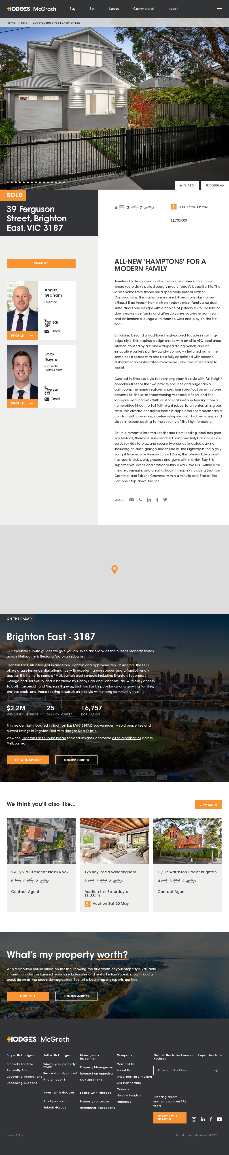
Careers (123, 1089)
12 (52, 182)
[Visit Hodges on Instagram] (194, 1120)
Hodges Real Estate (81, 731)
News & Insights (129, 1095)
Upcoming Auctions (22, 1083)
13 (56, 182)
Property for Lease (94, 1101)
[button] (114, 569)
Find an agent (54, 1079)
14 (60, 182)
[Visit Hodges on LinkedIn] (203, 1120)
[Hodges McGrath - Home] (31, 9)
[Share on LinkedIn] (149, 501)
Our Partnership (129, 1083)
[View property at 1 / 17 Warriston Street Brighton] (187, 865)
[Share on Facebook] (157, 501)
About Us (124, 1070)
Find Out (28, 996)
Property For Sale (20, 1064)
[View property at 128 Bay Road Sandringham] (114, 865)
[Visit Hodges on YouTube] (219, 1120)
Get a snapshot (27, 760)
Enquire (41, 263)
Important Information (134, 1076)
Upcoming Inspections (24, 1076)
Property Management (98, 1067)
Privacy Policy (15, 1135)
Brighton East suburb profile (44, 738)
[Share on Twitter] (165, 500)
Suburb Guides (76, 760)
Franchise (124, 1101)
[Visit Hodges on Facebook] (211, 1120)
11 (48, 182)
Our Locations (91, 1080)
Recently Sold (17, 1070)
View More (208, 805)
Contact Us (126, 1064)
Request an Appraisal (60, 1073)
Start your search (57, 1101)
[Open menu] (219, 9)
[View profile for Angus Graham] (41, 310)
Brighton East (63, 726)
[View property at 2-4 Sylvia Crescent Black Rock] (41, 865)
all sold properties (126, 738)
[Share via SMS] (140, 500)
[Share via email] (131, 500)
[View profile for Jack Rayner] (41, 376)
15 (64, 182)
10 (44, 182)
